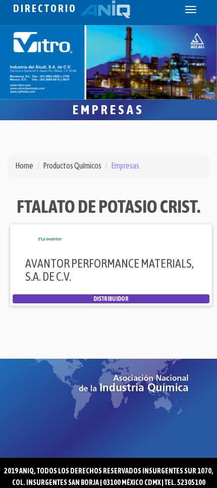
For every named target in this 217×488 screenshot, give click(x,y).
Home (24, 165)
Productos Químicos (72, 165)
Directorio (46, 8)
